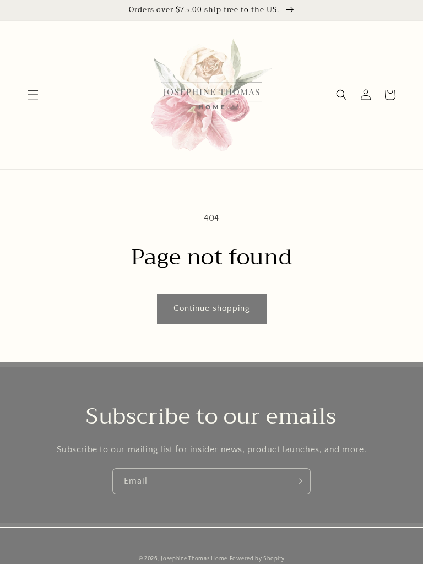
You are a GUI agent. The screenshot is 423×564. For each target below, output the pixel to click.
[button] (33, 95)
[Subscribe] (298, 481)
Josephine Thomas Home (194, 559)
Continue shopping (211, 308)
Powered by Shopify (257, 559)
